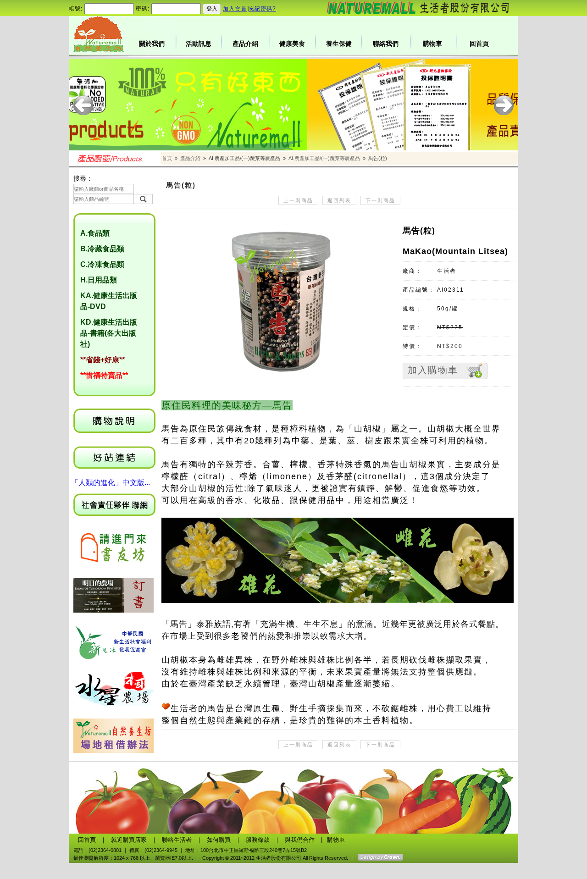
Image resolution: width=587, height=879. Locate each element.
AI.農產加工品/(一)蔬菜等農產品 (324, 158)
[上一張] (83, 105)
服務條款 (258, 839)
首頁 (167, 158)
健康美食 (292, 43)
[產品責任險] (293, 104)
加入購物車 (433, 370)
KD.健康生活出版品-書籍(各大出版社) (108, 333)
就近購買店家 (129, 839)
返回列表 (339, 200)
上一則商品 (298, 200)
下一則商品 (380, 200)
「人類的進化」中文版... (110, 482)
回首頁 (479, 43)
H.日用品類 (98, 280)
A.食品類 (95, 233)
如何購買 (219, 839)
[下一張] (504, 105)
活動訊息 (198, 43)
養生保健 (339, 43)
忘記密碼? (262, 9)
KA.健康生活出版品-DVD (108, 301)
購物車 (432, 43)
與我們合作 (300, 839)
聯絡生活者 (177, 839)
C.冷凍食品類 (102, 264)
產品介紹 (245, 43)
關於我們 (152, 43)
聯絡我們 (386, 43)
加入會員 (235, 9)
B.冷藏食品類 (102, 249)
